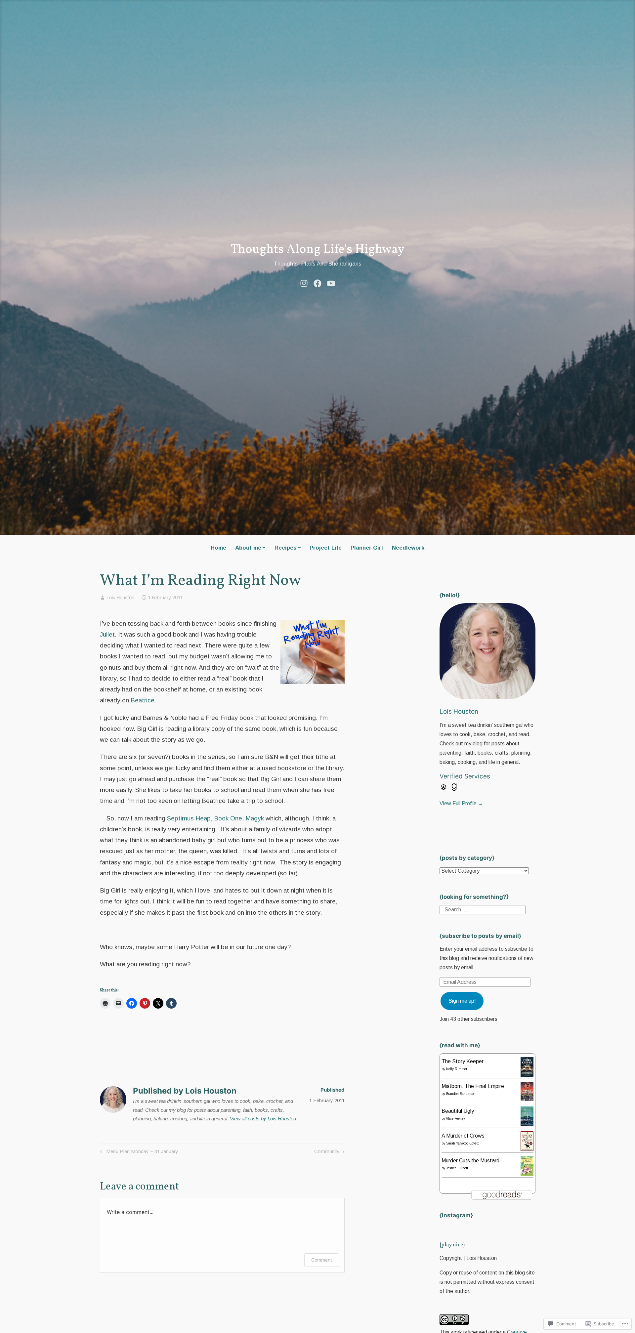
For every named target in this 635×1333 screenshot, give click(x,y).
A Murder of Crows (463, 1136)
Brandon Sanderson (461, 1094)
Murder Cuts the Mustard (470, 1160)
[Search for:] (483, 909)
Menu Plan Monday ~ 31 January (138, 1152)
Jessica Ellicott (457, 1168)
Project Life (326, 548)
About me (248, 548)
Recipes (286, 548)
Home (218, 548)
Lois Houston (120, 597)
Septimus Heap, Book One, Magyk (215, 818)
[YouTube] (331, 282)
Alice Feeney (455, 1118)
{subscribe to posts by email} (480, 936)
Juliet (107, 634)
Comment (321, 1260)
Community (327, 1152)
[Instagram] (304, 282)
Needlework (408, 548)
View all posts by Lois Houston (263, 1118)
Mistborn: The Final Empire (473, 1086)
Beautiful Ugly (458, 1111)
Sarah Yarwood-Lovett (462, 1143)
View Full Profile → (461, 803)
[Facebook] (317, 282)
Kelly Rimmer (456, 1069)
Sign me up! (462, 1001)
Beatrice (142, 700)
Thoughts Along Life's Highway (317, 250)
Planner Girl (367, 548)
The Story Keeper (463, 1061)
